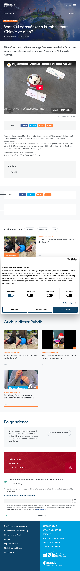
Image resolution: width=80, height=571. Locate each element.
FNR (39, 256)
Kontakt (47, 534)
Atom (54, 229)
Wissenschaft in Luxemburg (16, 530)
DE (66, 5)
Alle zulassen (65, 309)
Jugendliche (43, 229)
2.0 (12, 392)
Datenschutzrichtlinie (42, 509)
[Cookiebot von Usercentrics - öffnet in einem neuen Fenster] (68, 259)
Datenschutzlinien (51, 542)
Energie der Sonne (45, 237)
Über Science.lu (50, 526)
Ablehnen (14, 309)
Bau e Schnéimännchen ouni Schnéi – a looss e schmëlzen (59, 356)
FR (70, 5)
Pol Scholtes (15, 36)
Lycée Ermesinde (25, 36)
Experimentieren (9, 13)
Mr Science (9, 552)
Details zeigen (68, 303)
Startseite (73, 13)
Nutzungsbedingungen (53, 538)
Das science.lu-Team (52, 530)
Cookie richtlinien (51, 546)
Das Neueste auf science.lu (15, 526)
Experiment (30, 229)
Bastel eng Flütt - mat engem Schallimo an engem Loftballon (19, 396)
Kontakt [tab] (14, 172)
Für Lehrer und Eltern (13, 548)
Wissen (7, 539)
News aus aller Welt (12, 535)
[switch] (30, 295)
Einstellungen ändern (58, 433)
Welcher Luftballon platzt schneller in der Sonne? (56, 240)
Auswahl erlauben (40, 309)
